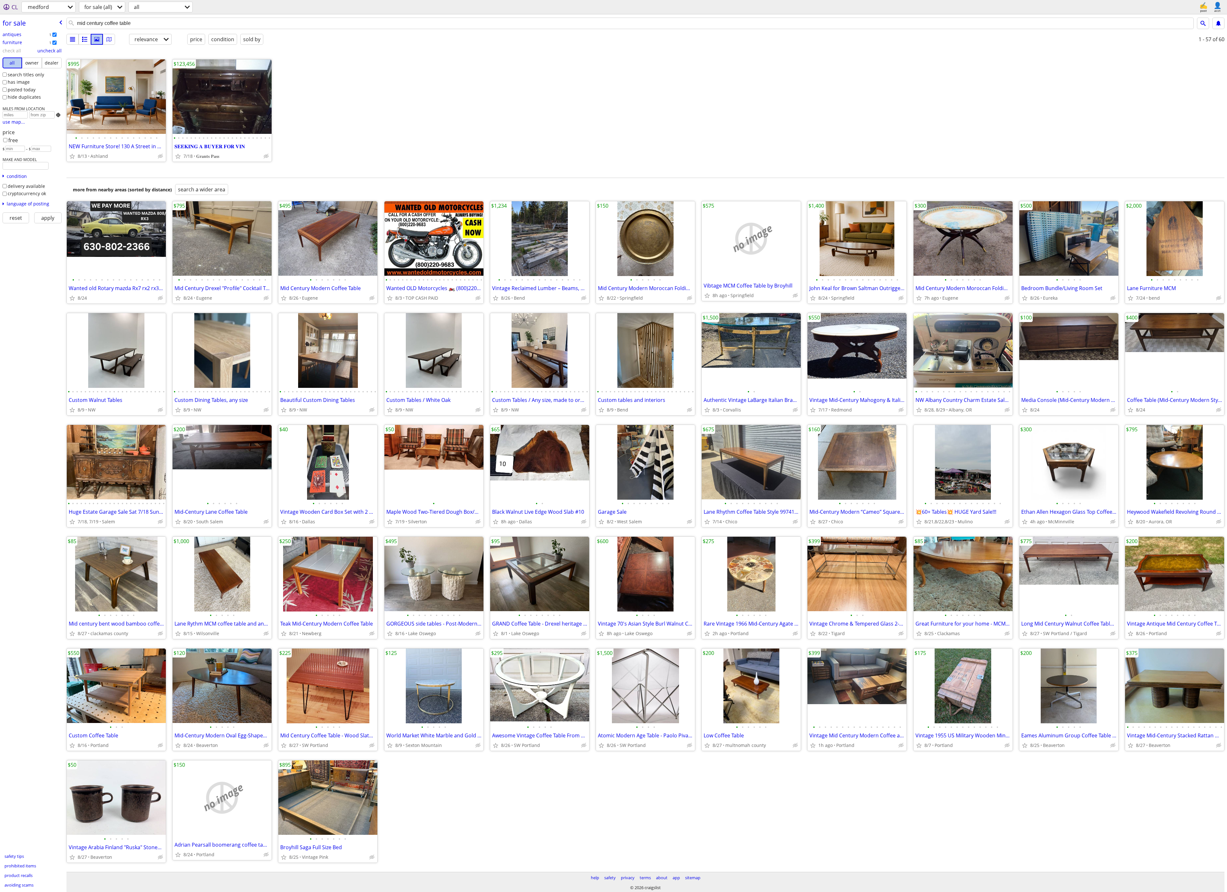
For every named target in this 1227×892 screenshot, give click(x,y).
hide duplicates (24, 97)
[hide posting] (160, 156)
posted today (21, 90)
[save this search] (1218, 23)
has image (19, 82)
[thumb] (85, 39)
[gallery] (97, 39)
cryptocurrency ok (27, 193)
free (13, 140)
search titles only (26, 75)
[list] (72, 39)
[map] (109, 39)
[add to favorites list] (72, 156)
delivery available (26, 186)
